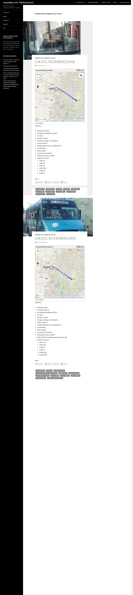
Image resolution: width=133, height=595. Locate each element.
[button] (37, 74)
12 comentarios (42, 242)
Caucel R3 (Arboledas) (55, 62)
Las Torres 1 (50, 191)
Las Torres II (40, 194)
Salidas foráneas (93, 2)
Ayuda (115, 2)
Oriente (5, 24)
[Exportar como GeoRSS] (83, 70)
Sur (4, 28)
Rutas (53, 58)
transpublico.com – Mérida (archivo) (18, 2)
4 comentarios (42, 65)
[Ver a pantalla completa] (37, 82)
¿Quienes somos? (124, 2)
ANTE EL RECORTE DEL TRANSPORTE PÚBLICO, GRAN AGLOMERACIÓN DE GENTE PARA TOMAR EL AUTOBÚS (10, 84)
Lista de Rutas (80, 2)
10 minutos (39, 58)
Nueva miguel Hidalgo (55, 378)
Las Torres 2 (61, 191)
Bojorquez (40, 370)
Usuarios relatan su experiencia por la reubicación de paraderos (11, 61)
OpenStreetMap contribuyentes (75, 121)
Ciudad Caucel (59, 370)
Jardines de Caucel (43, 375)
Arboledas (50, 189)
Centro (66, 189)
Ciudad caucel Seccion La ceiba (47, 373)
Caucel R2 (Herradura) (55, 238)
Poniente (47, 58)
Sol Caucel (50, 194)
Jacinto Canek (74, 373)
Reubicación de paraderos (10, 66)
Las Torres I (71, 191)
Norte (5, 16)
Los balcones (41, 378)
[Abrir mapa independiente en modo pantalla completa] (77, 70)
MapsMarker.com (56, 121)
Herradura (75, 189)
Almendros (40, 189)
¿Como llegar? (105, 2)
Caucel (59, 189)
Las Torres (40, 191)
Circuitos (6, 12)
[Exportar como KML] (81, 70)
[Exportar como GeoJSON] (79, 70)
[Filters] (81, 75)
